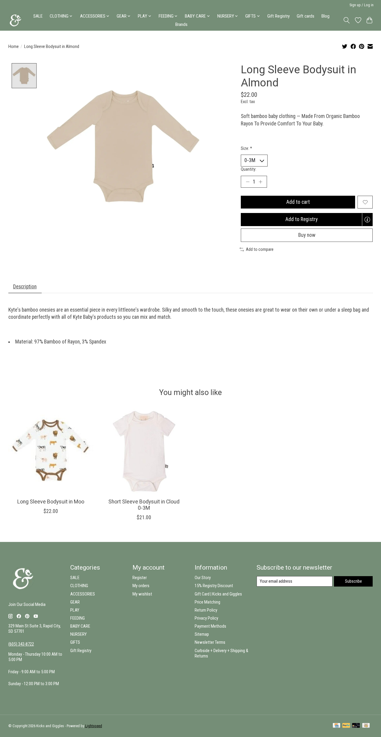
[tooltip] (367, 220)
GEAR (75, 602)
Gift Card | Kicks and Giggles (218, 594)
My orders (140, 585)
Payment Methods (210, 626)
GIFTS (75, 642)
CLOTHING (79, 585)
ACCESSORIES (82, 594)
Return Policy (206, 610)
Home (13, 46)
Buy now (307, 235)
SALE (38, 16)
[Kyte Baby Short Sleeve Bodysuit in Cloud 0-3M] (144, 451)
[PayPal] (346, 726)
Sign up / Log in (361, 5)
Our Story (203, 577)
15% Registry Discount (214, 585)
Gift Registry (278, 16)
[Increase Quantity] (260, 182)
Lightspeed (93, 726)
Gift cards (305, 16)
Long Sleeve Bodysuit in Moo (50, 502)
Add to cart (298, 202)
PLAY (74, 610)
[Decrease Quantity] (247, 182)
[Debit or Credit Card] (356, 726)
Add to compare (260, 249)
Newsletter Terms (210, 642)
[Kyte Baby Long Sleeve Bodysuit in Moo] (50, 451)
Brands (181, 24)
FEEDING (77, 618)
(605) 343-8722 (21, 644)
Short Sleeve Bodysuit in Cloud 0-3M (143, 505)
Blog (325, 16)
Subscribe (353, 581)
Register (139, 577)
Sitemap (202, 634)
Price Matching (207, 602)
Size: (246, 148)
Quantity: (248, 169)
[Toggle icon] (346, 20)
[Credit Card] (336, 726)
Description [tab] (25, 287)
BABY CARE (80, 626)
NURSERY (78, 634)
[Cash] (366, 726)
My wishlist (142, 594)
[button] (307, 219)
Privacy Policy (206, 618)
